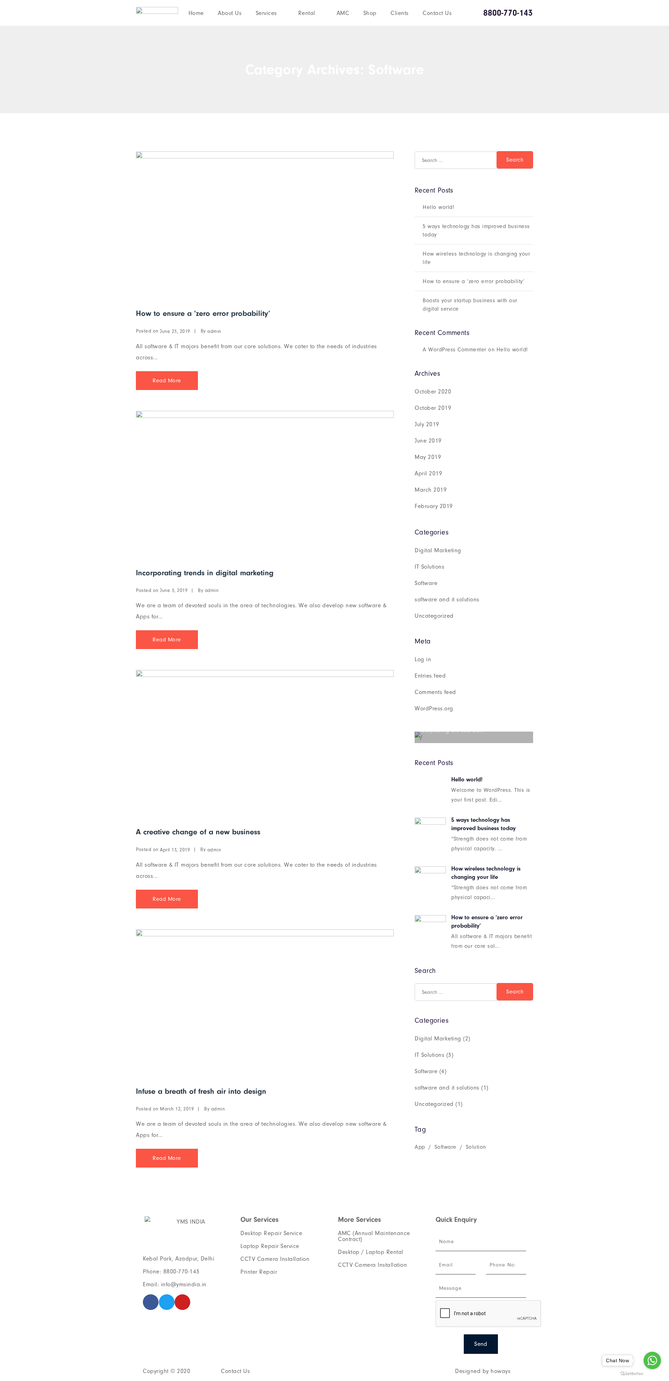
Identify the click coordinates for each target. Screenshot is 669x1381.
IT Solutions (429, 566)
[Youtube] (182, 1302)
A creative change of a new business (198, 831)
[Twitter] (167, 1302)
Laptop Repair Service (269, 1246)
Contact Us (437, 13)
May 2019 (428, 457)
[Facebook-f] (151, 1302)
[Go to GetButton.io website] (632, 1374)
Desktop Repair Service (271, 1233)
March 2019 (431, 489)
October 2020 (433, 391)
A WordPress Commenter (454, 349)
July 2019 (427, 424)
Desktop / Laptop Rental (370, 1252)
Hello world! (438, 207)
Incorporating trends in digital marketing (205, 572)
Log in (423, 659)
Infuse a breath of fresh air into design (201, 1091)
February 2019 (434, 506)
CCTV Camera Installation (274, 1259)
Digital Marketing (438, 550)
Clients (400, 13)
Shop (370, 13)
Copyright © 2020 (166, 1371)
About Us (229, 13)
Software (426, 583)
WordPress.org (434, 708)
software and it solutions (447, 599)
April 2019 (428, 473)
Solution (476, 1147)
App (420, 1147)
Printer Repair (258, 1272)
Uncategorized (434, 616)
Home (196, 13)
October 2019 (433, 408)
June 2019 (428, 440)
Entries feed (430, 675)
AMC (343, 13)
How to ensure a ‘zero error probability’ (203, 313)
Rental (306, 13)
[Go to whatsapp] (652, 1360)
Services (266, 13)
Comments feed (435, 692)
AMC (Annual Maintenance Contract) (374, 1236)
